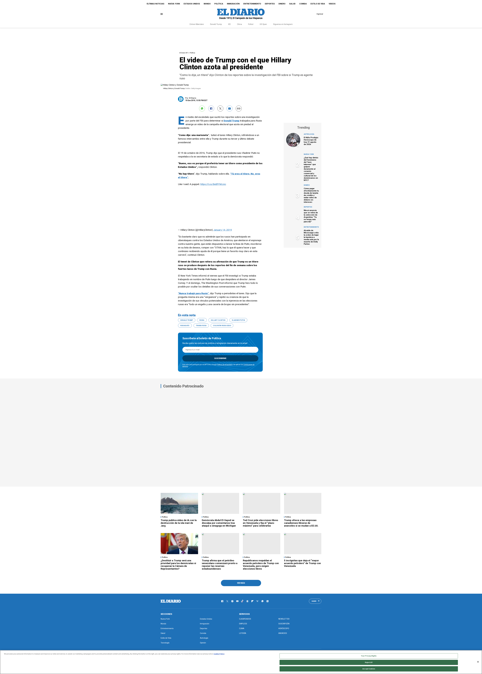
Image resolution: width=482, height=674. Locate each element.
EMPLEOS (243, 624)
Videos (332, 4)
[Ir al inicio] (171, 601)
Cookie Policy (219, 654)
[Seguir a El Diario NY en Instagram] (232, 601)
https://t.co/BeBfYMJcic (213, 184)
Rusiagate (184, 325)
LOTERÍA (242, 633)
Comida (303, 4)
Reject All (368, 662)
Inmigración (233, 4)
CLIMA (241, 628)
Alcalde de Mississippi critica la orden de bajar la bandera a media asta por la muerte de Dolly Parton (312, 237)
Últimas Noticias (155, 4)
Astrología (309, 134)
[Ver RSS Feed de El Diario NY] (267, 601)
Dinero (282, 4)
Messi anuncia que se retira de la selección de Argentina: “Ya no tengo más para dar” (311, 216)
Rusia (201, 320)
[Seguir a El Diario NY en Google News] (247, 601)
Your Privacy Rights (368, 656)
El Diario (192, 98)
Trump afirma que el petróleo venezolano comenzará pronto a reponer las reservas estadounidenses (219, 564)
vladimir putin (238, 320)
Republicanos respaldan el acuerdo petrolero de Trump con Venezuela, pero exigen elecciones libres (261, 564)
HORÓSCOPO (283, 628)
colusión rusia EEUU (222, 325)
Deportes (270, 4)
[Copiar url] (239, 108)
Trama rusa (201, 325)
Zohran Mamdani (196, 24)
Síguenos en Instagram (283, 24)
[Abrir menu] (161, 14)
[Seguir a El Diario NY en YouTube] (237, 601)
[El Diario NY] (241, 13)
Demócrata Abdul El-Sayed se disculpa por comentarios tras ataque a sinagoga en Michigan (219, 523)
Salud (292, 4)
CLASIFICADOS (245, 619)
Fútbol (250, 24)
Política (218, 4)
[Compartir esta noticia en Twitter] (220, 108)
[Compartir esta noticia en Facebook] (211, 108)
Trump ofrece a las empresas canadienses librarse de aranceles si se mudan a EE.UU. (301, 523)
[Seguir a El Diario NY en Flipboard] (252, 601)
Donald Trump (216, 24)
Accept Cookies (368, 669)
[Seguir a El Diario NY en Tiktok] (242, 601)
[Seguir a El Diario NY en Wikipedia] (257, 601)
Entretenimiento (252, 4)
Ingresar (320, 14)
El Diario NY (183, 53)
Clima (239, 24)
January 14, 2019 (222, 229)
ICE (229, 24)
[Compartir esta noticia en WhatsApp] (202, 108)
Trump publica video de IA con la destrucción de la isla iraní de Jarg (179, 523)
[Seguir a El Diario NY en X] (227, 601)
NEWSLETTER (283, 619)
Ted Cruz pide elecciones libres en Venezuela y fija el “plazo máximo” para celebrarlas (260, 523)
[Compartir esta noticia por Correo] (229, 108)
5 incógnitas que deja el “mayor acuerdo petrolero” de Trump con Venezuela (302, 563)
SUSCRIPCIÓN (283, 624)
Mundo (207, 4)
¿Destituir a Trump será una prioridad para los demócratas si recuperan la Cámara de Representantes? (178, 564)
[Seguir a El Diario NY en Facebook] (222, 601)
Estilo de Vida (318, 4)
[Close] (478, 662)
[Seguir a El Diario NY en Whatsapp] (262, 601)
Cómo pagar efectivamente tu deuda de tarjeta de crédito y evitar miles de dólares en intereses (311, 195)
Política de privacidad (224, 364)
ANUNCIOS (282, 633)
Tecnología (165, 643)
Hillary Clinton (218, 320)
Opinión (203, 643)
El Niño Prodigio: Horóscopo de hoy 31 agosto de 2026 (311, 140)
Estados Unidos (192, 4)
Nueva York (174, 4)
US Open (263, 24)
